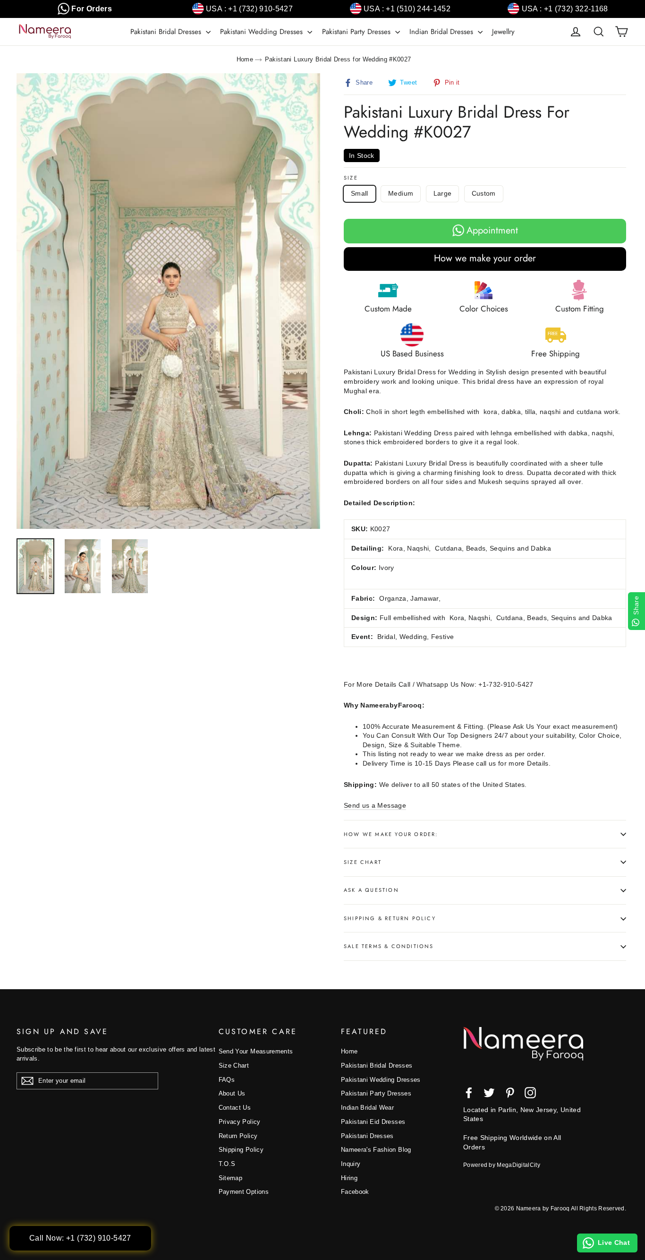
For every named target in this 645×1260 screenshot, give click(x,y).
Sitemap (230, 1178)
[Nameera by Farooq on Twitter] (489, 1092)
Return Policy (238, 1135)
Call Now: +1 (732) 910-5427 (80, 1238)
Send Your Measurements (256, 1051)
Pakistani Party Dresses (357, 31)
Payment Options (244, 1191)
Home (245, 59)
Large (442, 193)
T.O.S (227, 1163)
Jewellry (503, 31)
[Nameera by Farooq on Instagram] (530, 1092)
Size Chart (363, 862)
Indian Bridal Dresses (442, 31)
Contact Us (235, 1107)
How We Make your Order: (391, 834)
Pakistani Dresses (367, 1135)
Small (359, 193)
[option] (168, 301)
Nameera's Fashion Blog (376, 1149)
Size (351, 178)
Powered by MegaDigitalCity (501, 1165)
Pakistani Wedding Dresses (262, 31)
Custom (484, 193)
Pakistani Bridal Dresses (167, 31)
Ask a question (371, 890)
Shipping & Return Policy (390, 918)
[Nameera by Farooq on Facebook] (469, 1092)
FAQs (227, 1079)
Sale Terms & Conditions (389, 946)
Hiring (349, 1178)
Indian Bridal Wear (367, 1107)
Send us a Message (375, 805)
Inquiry (350, 1163)
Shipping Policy (241, 1149)
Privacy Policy (240, 1121)
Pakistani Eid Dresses (373, 1121)
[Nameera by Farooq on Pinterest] (510, 1092)
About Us (232, 1093)
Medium (400, 193)
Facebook (355, 1191)
